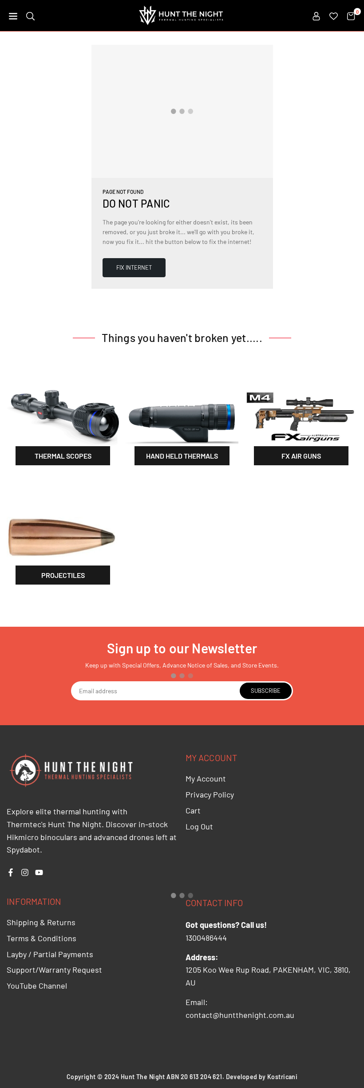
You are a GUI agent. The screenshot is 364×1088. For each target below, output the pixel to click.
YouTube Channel (37, 985)
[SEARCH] (30, 15)
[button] (13, 15)
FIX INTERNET (134, 267)
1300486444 (206, 938)
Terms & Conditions (41, 938)
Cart (193, 810)
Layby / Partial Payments (50, 954)
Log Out (199, 826)
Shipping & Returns (41, 922)
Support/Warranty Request (54, 969)
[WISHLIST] (333, 15)
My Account (206, 778)
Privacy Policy (210, 794)
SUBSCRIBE (266, 690)
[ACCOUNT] (316, 15)
